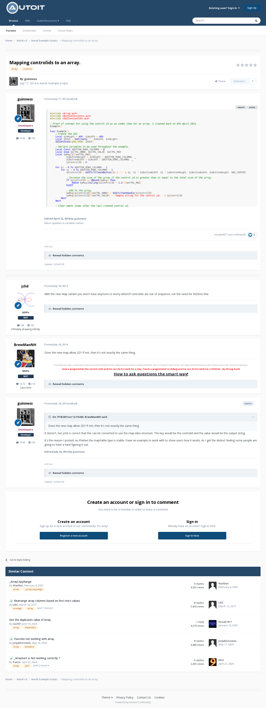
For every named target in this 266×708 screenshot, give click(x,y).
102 (32, 325)
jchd (24, 286)
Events (47, 30)
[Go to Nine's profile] (213, 662)
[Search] (256, 21)
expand (241, 107)
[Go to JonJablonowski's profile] (213, 643)
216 (33, 384)
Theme (106, 697)
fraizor (17, 662)
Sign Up (251, 8)
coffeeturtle (239, 234)
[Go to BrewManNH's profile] (25, 358)
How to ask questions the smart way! (151, 374)
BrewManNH (25, 344)
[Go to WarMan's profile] (213, 585)
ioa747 (17, 623)
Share (221, 81)
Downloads (29, 30)
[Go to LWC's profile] (213, 605)
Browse (13, 20)
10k (22, 325)
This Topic (241, 20)
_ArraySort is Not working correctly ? (37, 658)
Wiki (27, 20)
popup (252, 107)
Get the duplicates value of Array (30, 620)
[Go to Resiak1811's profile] (213, 624)
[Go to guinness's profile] (13, 81)
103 (33, 138)
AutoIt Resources (47, 20)
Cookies (159, 697)
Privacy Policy (124, 697)
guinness (30, 79)
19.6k (22, 138)
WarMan (18, 585)
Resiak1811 (225, 622)
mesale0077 (221, 234)
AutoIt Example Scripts (54, 83)
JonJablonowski (22, 643)
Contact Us (144, 697)
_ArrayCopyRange (20, 581)
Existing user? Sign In (223, 8)
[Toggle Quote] (50, 416)
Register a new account (74, 535)
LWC (15, 604)
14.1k (22, 384)
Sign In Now (192, 535)
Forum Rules (65, 30)
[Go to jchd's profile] (25, 300)
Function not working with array (34, 639)
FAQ (68, 20)
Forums (11, 30)
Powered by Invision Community (133, 702)
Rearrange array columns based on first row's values (47, 601)
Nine (221, 660)
